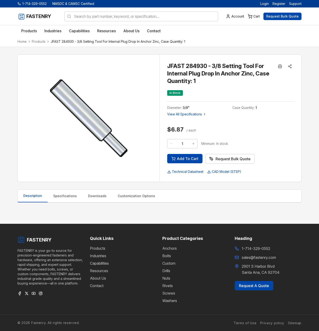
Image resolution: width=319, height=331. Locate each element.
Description (32, 196)
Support (295, 4)
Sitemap (294, 323)
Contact (96, 285)
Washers (169, 300)
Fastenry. (38, 323)
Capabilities (99, 263)
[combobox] (141, 16)
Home (22, 41)
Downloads (97, 196)
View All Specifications (184, 114)
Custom (168, 263)
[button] (290, 66)
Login (264, 4)
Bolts (166, 255)
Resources (99, 270)
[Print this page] (280, 66)
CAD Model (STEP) (226, 172)
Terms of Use (245, 323)
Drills (166, 270)
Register (279, 4)
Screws (168, 293)
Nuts (166, 278)
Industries (98, 255)
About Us (98, 278)
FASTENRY (39, 240)
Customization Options (136, 196)
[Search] (67, 16)
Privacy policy (272, 323)
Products (39, 41)
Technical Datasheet (187, 172)
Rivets (167, 285)
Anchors (169, 248)
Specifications (65, 196)
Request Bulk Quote (282, 16)
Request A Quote (254, 285)
